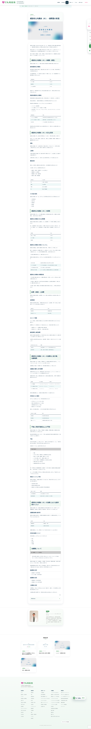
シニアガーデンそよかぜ (54, 698)
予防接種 (32, 710)
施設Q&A (52, 712)
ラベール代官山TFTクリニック (65, 696)
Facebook (22, 714)
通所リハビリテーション (44, 702)
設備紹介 (32, 718)
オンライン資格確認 (64, 704)
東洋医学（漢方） (33, 702)
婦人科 (32, 700)
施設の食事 (52, 710)
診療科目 (32, 692)
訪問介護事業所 (43, 694)
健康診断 (32, 708)
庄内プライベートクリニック (65, 692)
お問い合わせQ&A (23, 710)
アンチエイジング (33, 706)
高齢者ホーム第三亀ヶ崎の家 (55, 694)
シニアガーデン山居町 (54, 704)
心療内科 (32, 704)
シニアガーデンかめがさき (54, 692)
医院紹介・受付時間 (23, 694)
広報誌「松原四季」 (23, 702)
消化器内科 (32, 698)
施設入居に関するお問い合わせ (55, 716)
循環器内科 (32, 696)
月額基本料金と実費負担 (54, 708)
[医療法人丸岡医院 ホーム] (8, 2)
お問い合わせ (23, 704)
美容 (31, 712)
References (33, 598)
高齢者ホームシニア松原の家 (55, 696)
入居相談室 (42, 692)
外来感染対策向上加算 (64, 700)
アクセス (22, 696)
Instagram (22, 716)
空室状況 (52, 706)
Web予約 (22, 712)
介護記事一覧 (43, 706)
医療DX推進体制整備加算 (64, 698)
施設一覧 (52, 714)
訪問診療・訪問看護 (23, 698)
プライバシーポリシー (24, 708)
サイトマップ (63, 706)
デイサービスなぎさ (43, 700)
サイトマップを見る (65, 721)
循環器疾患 (31, 14)
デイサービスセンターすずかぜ (45, 698)
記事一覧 (22, 700)
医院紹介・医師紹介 (33, 714)
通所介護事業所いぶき (44, 696)
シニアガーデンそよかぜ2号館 (55, 700)
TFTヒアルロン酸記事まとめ (65, 694)
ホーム (22, 692)
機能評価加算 (63, 702)
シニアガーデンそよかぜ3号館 (55, 702)
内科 (31, 694)
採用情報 (22, 706)
